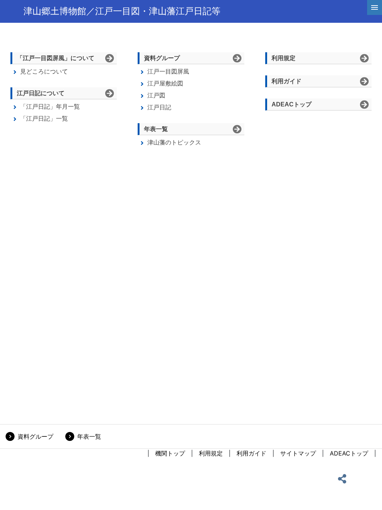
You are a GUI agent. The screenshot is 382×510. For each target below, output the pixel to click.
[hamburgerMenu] (374, 7)
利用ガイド (251, 453)
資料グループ (35, 436)
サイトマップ (298, 453)
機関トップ (170, 453)
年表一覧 (89, 436)
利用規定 (211, 453)
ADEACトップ (349, 453)
